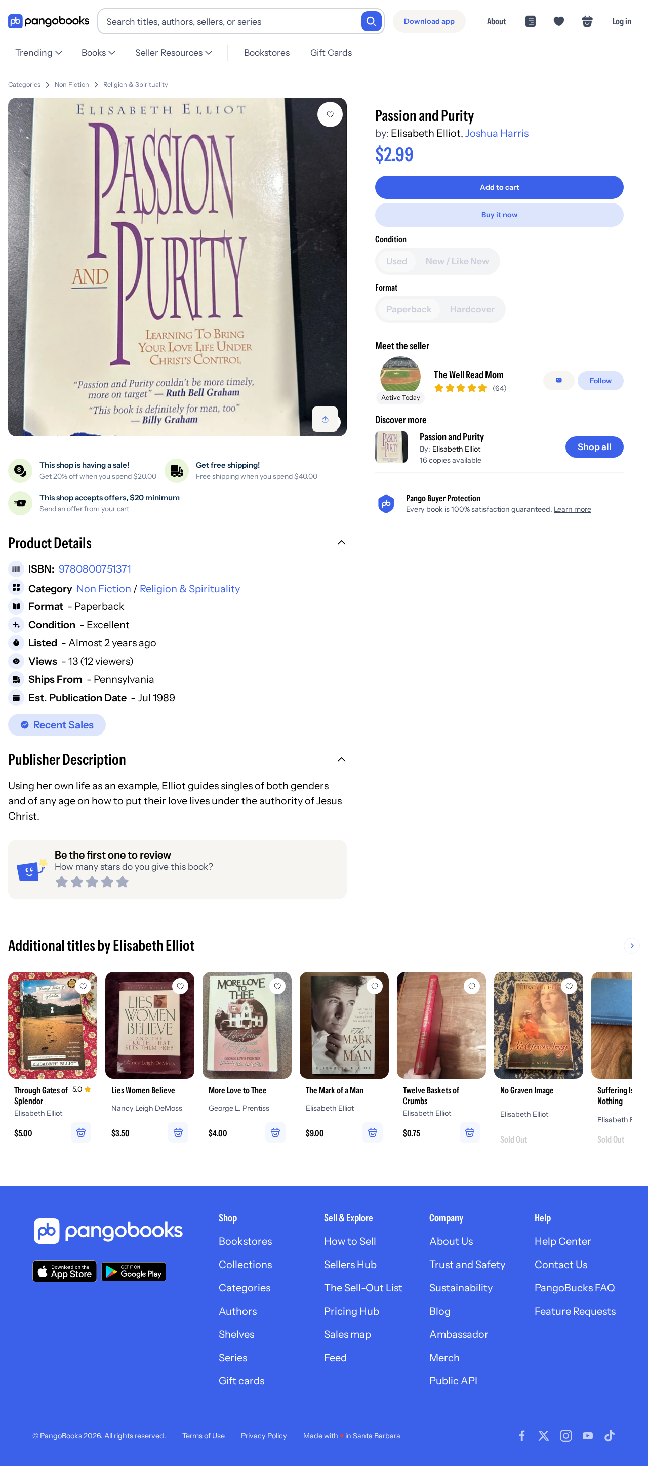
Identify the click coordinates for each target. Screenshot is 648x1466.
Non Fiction (72, 84)
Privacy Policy (264, 1435)
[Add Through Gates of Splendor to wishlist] (83, 986)
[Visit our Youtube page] (588, 1436)
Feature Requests (575, 1311)
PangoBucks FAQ (575, 1288)
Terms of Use (203, 1435)
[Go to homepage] (48, 21)
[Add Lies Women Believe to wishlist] (180, 986)
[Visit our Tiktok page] (609, 1436)
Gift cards (241, 1381)
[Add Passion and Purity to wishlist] (330, 114)
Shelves (236, 1334)
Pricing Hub (351, 1311)
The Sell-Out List (363, 1288)
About (496, 21)
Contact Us (561, 1264)
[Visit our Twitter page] (544, 1436)
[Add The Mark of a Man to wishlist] (375, 986)
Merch (444, 1358)
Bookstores (267, 52)
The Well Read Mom (469, 374)
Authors (238, 1311)
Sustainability (461, 1288)
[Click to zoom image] (177, 267)
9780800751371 (95, 569)
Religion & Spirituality (135, 84)
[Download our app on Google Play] (133, 1271)
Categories (24, 84)
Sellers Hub (350, 1264)
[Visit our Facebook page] (522, 1436)
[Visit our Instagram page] (566, 1436)
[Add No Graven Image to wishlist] (569, 986)
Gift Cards (331, 52)
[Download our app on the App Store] (64, 1271)
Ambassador (459, 1334)
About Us (451, 1241)
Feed (335, 1358)
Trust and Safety (467, 1264)
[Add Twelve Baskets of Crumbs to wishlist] (472, 986)
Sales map (347, 1334)
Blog (440, 1311)
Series (233, 1358)
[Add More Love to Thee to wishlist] (277, 986)
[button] (177, 544)
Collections (245, 1264)
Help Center (563, 1241)
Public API (453, 1381)
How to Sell (350, 1241)
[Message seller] (559, 380)
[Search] (371, 21)
